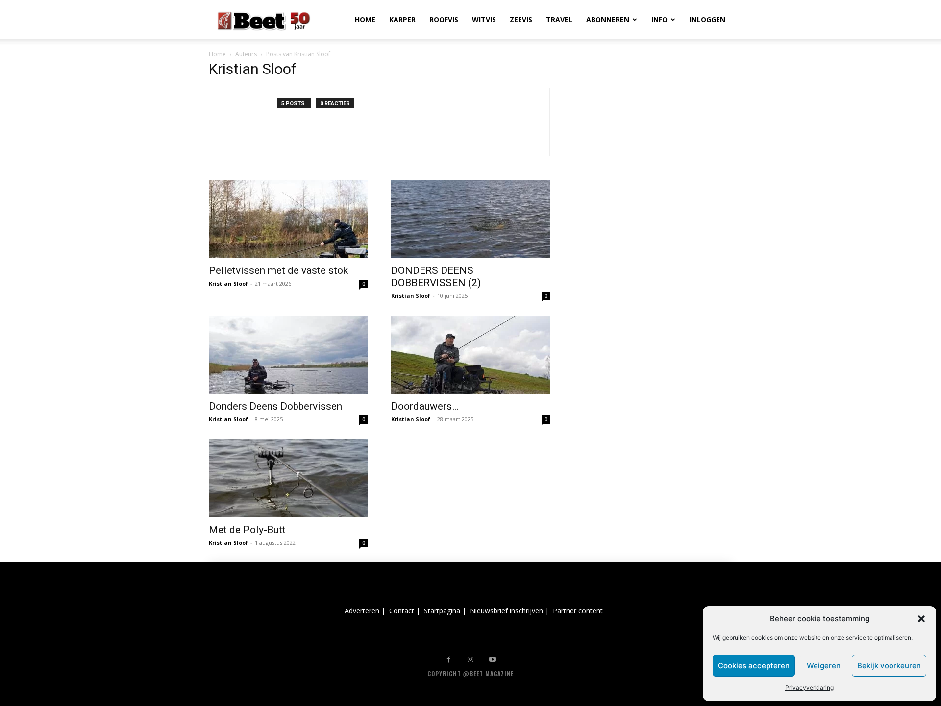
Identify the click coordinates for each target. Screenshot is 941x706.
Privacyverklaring (809, 687)
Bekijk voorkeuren (889, 665)
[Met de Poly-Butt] (288, 478)
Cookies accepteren (754, 665)
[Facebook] (448, 659)
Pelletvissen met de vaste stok (278, 270)
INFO (659, 19)
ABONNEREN (607, 19)
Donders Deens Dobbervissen (275, 406)
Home (217, 54)
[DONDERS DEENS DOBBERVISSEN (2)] (470, 219)
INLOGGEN (707, 19)
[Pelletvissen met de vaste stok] (288, 219)
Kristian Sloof (228, 283)
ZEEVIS (521, 19)
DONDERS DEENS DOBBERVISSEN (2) (436, 277)
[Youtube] (492, 659)
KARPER (402, 19)
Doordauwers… (425, 406)
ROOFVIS (443, 19)
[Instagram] (470, 659)
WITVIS (484, 19)
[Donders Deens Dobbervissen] (288, 355)
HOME (365, 19)
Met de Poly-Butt (247, 530)
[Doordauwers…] (470, 355)
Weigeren (824, 665)
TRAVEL (559, 19)
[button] (921, 619)
